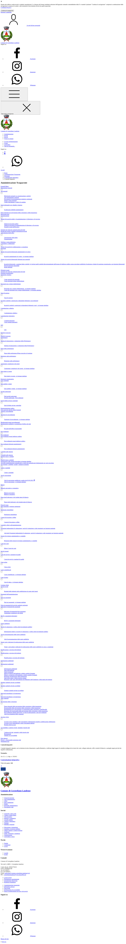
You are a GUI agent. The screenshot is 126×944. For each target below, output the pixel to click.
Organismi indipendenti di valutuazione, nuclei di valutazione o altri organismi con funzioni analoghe (28, 528)
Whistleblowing (5, 741)
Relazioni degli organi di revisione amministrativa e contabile (20, 540)
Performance (4, 337)
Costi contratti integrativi (10, 322)
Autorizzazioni (8, 835)
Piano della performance (7, 348)
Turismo (6, 823)
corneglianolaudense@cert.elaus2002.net (15, 874)
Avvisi (6, 846)
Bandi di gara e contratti (7, 456)
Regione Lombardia (6, 12)
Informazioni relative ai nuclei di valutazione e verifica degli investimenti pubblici (26, 631)
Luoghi (6, 853)
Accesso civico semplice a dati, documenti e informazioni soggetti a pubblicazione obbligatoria (29, 721)
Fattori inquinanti (8, 672)
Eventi (6, 854)
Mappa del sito (5, 939)
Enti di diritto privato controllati (9, 400)
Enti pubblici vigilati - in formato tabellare (15, 388)
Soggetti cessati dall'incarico (11, 227)
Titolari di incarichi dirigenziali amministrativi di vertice (16, 252)
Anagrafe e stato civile (10, 813)
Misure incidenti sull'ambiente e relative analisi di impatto (19, 673)
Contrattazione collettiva (7, 308)
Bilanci (3, 485)
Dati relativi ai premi (6, 371)
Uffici (5, 801)
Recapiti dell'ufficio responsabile (13, 428)
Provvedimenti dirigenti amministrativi (11, 444)
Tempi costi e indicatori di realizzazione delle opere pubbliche (17, 642)
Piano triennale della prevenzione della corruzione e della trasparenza (22, 706)
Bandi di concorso (6, 332)
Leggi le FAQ (8, 877)
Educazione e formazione (11, 827)
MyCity (4, 942)
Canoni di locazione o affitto (8, 517)
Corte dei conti (5, 543)
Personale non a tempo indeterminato (11, 284)
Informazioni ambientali (7, 660)
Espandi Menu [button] (5, 186)
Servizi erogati (4, 551)
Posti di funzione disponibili (11, 265)
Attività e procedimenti (7, 411)
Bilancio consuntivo (9, 494)
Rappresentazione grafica (7, 408)
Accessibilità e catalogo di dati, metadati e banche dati (15, 727)
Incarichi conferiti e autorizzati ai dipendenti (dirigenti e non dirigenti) (19, 300)
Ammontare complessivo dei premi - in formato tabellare (19, 368)
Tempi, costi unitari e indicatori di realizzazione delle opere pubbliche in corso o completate (28, 647)
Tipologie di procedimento (8, 415)
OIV (2, 325)
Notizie (6, 843)
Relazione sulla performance (8, 356)
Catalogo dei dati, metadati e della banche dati (16, 732)
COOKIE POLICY (6, 7)
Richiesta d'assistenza (10, 882)
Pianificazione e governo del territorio (11, 650)
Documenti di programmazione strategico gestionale (18, 199)
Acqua (6, 143)
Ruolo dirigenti (8, 267)
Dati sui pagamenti (6, 597)
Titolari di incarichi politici (11, 224)
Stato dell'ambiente (9, 670)
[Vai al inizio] (1, 766)
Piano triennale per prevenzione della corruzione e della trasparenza (19, 212)
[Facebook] (4, 152)
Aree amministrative (9, 799)
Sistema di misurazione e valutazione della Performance (16, 341)
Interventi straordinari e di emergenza (11, 693)
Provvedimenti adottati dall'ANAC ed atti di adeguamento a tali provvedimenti (25, 712)
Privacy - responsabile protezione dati (11, 740)
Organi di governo (9, 798)
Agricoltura (7, 144)
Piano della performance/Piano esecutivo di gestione (18, 353)
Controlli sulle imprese (7, 451)
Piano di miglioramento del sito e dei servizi (16, 891)
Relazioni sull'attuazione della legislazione (15, 676)
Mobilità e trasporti (9, 824)
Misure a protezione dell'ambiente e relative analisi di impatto (20, 675)
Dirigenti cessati (5, 270)
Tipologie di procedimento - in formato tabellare (17, 419)
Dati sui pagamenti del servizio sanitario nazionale (14, 605)
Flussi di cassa (4, 505)
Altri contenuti (4, 698)
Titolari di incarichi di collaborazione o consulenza (14, 247)
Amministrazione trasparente (12, 885)
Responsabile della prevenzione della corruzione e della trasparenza (22, 708)
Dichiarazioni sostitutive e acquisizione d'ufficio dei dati (16, 424)
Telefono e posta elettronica (8, 242)
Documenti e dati (8, 807)
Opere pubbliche (5, 623)
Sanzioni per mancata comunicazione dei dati (13, 230)
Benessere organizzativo (7, 379)
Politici (6, 804)
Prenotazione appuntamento (11, 879)
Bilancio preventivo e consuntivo (10, 488)
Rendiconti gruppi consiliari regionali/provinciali (14, 231)
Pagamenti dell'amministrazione (9, 594)
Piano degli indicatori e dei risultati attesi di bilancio (14, 497)
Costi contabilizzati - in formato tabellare (15, 574)
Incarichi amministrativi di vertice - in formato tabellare (19, 256)
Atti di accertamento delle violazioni (14, 714)
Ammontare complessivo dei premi (10, 364)
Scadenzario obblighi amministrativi (13, 210)
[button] (8, 134)
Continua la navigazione (7, 10)
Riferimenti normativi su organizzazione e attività (17, 196)
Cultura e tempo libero (10, 815)
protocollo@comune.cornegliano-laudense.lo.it (17, 873)
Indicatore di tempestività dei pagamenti (15, 611)
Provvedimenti (5, 431)
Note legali (7, 888)
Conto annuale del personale (11, 279)
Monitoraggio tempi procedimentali (10, 422)
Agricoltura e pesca (9, 836)
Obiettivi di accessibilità (10, 735)
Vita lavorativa (8, 817)
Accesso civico (5, 717)
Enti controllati (5, 380)
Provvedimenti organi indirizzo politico (11, 436)
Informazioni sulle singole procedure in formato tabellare (16, 461)
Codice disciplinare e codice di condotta (15, 202)
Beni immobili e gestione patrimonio (10, 506)
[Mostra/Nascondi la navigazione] (14, 94)
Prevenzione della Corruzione (9, 701)
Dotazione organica (6, 275)
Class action (4, 562)
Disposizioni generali (6, 188)
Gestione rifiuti (5, 585)
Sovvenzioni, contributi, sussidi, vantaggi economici (15, 464)
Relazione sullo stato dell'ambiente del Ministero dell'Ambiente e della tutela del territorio (28, 679)
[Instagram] (4, 154)
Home (5, 173)
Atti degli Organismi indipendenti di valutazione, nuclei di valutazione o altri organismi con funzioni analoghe (33, 533)
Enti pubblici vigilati (6, 384)
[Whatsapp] (17, 167)
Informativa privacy (9, 886)
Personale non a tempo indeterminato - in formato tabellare (20, 288)
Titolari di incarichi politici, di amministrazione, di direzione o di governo (20, 219)
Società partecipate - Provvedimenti (13, 398)
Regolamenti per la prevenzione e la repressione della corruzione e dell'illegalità (25, 709)
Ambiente (6, 832)
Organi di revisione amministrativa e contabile (13, 536)
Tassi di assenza (5, 293)
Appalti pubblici (8, 820)
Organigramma (8, 239)
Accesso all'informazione (11, 141)
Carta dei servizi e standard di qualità (11, 554)
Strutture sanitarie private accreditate (10, 682)
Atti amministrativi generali (11, 197)
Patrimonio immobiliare (7, 510)
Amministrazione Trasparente (12, 174)
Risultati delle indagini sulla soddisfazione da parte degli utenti (21, 591)
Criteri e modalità (5, 468)
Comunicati (7, 845)
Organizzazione (5, 215)
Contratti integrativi (9, 320)
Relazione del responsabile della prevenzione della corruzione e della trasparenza (26, 711)
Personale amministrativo (11, 805)
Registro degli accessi (10, 725)
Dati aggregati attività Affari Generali (11, 410)
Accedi (3, 170)
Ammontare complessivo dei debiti (13, 613)
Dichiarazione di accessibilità (12, 890)
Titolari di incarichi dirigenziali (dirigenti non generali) (15, 259)
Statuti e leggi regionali (10, 200)
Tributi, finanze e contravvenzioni (13, 830)
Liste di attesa (4, 577)
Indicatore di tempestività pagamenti (10, 607)
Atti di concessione (6, 475)
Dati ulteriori (4, 738)
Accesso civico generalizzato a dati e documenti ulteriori (19, 723)
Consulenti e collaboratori (8, 243)
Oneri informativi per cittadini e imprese (11, 205)
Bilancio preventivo (9, 493)
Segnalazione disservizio (10, 880)
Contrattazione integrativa (11, 177)
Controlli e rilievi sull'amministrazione (11, 525)
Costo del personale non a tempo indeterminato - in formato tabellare (22, 290)
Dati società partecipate (10, 396)
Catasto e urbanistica (9, 821)
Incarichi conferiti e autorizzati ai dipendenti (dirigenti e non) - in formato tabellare (26, 305)
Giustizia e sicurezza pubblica (12, 829)
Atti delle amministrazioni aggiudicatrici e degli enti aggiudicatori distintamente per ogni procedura (27, 463)
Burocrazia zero (5, 214)
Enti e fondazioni (8, 802)
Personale (7, 176)
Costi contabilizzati (6, 570)
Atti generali (4, 191)
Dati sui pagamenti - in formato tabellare (15, 602)
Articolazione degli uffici (7, 233)
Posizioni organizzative (7, 273)
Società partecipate (6, 391)
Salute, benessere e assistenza (12, 833)
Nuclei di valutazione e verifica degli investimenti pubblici (16, 627)
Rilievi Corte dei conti (10, 548)
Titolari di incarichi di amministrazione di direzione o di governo (21, 225)
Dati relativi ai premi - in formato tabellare (15, 376)
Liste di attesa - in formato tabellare (13, 582)
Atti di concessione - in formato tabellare (15, 482)
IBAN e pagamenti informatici (9, 616)
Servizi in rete (4, 586)
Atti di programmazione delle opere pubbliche (13, 634)
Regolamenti (7, 734)
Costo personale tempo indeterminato (14, 281)
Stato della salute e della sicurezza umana (15, 678)
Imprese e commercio (10, 818)
